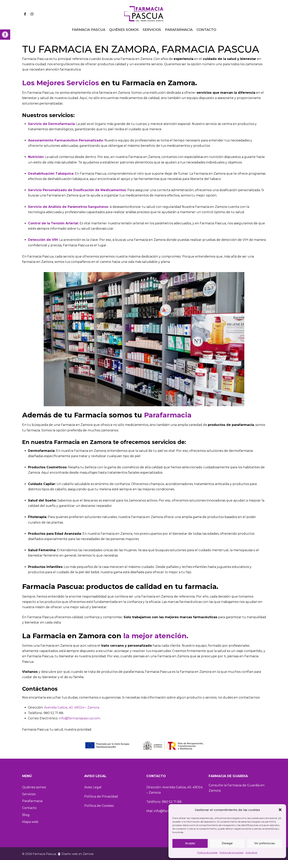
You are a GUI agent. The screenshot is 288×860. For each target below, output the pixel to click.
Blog (26, 815)
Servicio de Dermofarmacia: (51, 124)
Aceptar (190, 843)
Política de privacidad (231, 852)
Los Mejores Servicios (60, 83)
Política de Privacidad (101, 796)
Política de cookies (207, 852)
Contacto (29, 808)
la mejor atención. (155, 636)
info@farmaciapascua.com (79, 718)
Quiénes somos (34, 787)
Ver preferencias (264, 843)
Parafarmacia (167, 415)
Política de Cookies (99, 806)
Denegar (227, 843)
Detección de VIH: (43, 240)
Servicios (28, 794)
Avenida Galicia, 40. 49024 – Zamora (71, 707)
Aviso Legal (92, 787)
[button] (5, 34)
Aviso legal (251, 852)
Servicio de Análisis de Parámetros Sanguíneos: (68, 207)
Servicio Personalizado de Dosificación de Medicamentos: (77, 190)
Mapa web (30, 822)
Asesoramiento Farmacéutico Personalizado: (66, 140)
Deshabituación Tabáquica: (51, 173)
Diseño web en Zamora (77, 854)
